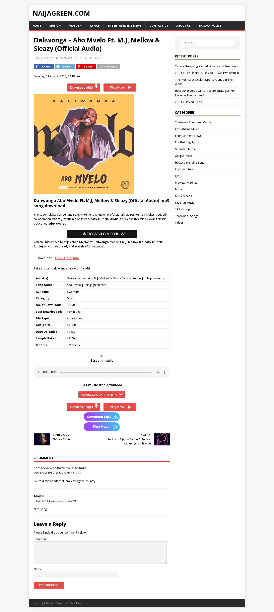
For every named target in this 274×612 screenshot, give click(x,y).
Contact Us (159, 25)
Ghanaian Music (185, 149)
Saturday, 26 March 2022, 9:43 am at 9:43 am (57, 472)
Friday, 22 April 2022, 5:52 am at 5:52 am (55, 500)
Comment (40, 539)
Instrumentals (184, 169)
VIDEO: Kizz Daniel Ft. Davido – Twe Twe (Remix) (207, 73)
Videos (74, 25)
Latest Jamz (65, 58)
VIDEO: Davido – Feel (189, 102)
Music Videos (183, 196)
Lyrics (94, 25)
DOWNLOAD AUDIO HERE (99, 395)
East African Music (187, 129)
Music (53, 25)
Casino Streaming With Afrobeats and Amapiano (206, 66)
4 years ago (46, 58)
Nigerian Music (184, 202)
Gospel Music (183, 156)
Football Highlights (187, 142)
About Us (183, 25)
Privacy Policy (210, 25)
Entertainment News (124, 25)
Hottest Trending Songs (190, 162)
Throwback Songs (186, 216)
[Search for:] (207, 42)
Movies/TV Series (186, 182)
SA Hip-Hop (85, 58)
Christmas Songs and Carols (193, 122)
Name (38, 569)
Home (37, 25)
